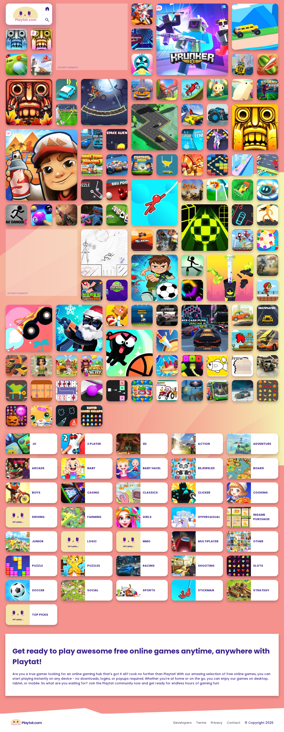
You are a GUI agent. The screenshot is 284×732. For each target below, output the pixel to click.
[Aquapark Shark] (167, 365)
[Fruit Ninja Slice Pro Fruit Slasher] (267, 64)
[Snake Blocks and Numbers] (192, 365)
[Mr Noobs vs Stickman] (91, 290)
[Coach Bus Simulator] (217, 390)
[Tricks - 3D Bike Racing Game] (142, 14)
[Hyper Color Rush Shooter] (192, 290)
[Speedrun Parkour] (267, 290)
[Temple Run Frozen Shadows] (16, 39)
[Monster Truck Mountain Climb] (217, 114)
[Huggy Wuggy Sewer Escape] (91, 215)
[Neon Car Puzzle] (242, 215)
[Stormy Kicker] (267, 89)
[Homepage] (25, 14)
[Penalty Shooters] (142, 315)
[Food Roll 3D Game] (267, 240)
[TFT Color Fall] (167, 165)
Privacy (216, 722)
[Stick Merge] (79, 328)
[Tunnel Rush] (142, 39)
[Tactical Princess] (41, 365)
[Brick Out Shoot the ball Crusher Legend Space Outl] (217, 165)
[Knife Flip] (167, 340)
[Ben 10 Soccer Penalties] (154, 278)
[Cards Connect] (66, 390)
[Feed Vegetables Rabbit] (242, 89)
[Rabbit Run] (217, 89)
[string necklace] (242, 165)
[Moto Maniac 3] (267, 265)
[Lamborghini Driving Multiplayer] (267, 315)
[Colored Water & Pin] (16, 390)
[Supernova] (142, 64)
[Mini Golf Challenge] (16, 64)
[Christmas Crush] (142, 390)
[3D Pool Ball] (41, 215)
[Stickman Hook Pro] (154, 202)
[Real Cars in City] (91, 139)
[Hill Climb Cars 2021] (242, 315)
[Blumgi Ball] (129, 353)
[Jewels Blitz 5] (91, 365)
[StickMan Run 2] (104, 252)
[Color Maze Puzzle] (91, 390)
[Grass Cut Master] (242, 190)
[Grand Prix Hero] (167, 315)
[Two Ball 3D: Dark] (204, 227)
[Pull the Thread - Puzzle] (91, 190)
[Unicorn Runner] (217, 139)
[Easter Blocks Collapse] (91, 415)
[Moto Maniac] (41, 64)
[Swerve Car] (154, 127)
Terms (201, 722)
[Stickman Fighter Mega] (267, 215)
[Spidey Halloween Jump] (242, 240)
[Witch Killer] (192, 390)
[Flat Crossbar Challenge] (217, 190)
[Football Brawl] (142, 165)
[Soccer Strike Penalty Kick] (66, 114)
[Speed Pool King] (117, 165)
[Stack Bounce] (230, 278)
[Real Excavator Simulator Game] (16, 365)
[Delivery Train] (117, 315)
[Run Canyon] (192, 190)
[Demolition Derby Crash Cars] (267, 340)
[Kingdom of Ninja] (41, 390)
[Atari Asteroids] (66, 415)
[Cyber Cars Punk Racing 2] (204, 328)
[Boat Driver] (242, 64)
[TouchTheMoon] (117, 290)
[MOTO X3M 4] (104, 102)
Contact (233, 722)
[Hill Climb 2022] (192, 89)
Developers (182, 722)
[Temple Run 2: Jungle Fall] (29, 102)
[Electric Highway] (66, 89)
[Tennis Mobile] (192, 139)
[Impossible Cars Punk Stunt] (242, 390)
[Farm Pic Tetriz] (66, 365)
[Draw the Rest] (217, 365)
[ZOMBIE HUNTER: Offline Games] (66, 215)
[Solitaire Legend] (117, 215)
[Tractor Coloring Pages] (167, 390)
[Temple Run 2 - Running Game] (255, 127)
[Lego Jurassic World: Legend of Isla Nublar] (167, 240)
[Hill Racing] (142, 240)
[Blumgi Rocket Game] (29, 328)
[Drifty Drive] (267, 165)
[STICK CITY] (192, 265)
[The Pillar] (167, 89)
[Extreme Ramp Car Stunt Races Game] (142, 89)
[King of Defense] (192, 165)
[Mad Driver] (255, 27)
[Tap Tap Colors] (117, 390)
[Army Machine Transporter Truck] (267, 365)
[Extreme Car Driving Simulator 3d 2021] (192, 114)
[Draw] (242, 365)
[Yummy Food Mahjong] (91, 165)
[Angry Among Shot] (242, 340)
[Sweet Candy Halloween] (16, 415)
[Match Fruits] (267, 390)
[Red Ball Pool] (117, 190)
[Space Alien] (117, 139)
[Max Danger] (16, 215)
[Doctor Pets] (41, 415)
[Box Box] (267, 190)
